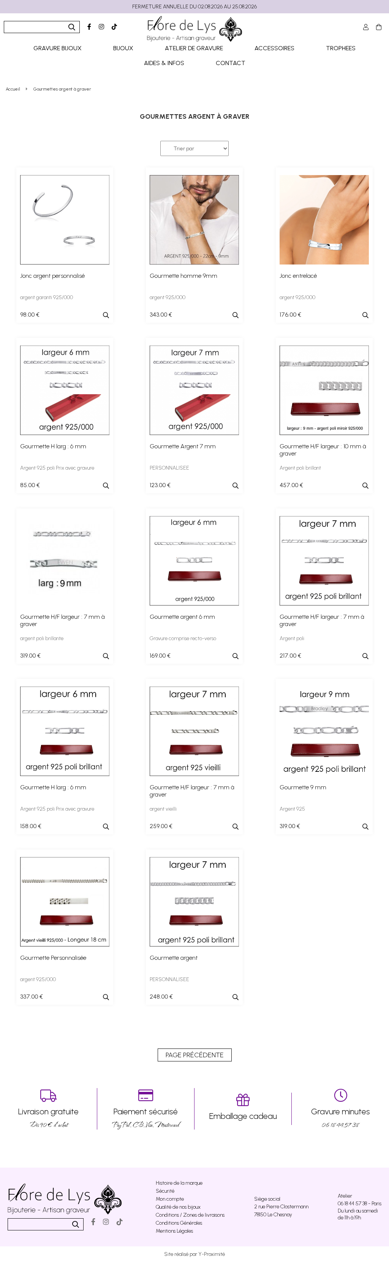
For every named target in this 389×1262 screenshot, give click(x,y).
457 (291, 485)
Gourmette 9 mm (303, 787)
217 (290, 655)
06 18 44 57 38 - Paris (359, 1203)
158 (30, 826)
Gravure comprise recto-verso (183, 638)
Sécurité (165, 1191)
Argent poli (292, 638)
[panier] (378, 27)
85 (30, 485)
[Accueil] (194, 29)
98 (30, 314)
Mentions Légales (174, 1231)
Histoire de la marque (179, 1183)
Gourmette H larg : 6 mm (53, 446)
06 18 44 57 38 (340, 1118)
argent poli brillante (41, 638)
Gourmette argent (174, 957)
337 (31, 996)
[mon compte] (365, 27)
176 (290, 314)
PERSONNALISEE (169, 468)
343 (161, 314)
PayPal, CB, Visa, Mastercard (145, 1118)
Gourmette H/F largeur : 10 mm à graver (323, 450)
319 (30, 655)
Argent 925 (292, 809)
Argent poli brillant (300, 468)
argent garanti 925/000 (46, 297)
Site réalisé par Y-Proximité (194, 1254)
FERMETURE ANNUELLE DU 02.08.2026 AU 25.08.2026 (194, 6)
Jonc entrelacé (298, 275)
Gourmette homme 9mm (183, 275)
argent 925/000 (167, 297)
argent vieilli (163, 809)
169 (160, 655)
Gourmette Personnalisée (53, 957)
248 (161, 996)
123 (160, 485)
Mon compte (170, 1199)
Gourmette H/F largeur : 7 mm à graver (62, 620)
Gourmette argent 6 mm (182, 616)
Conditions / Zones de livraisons (190, 1215)
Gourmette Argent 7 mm (183, 446)
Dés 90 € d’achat (48, 1118)
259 (161, 826)
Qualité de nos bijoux (178, 1207)
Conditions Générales (179, 1223)
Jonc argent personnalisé (52, 275)
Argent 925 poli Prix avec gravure (57, 468)
